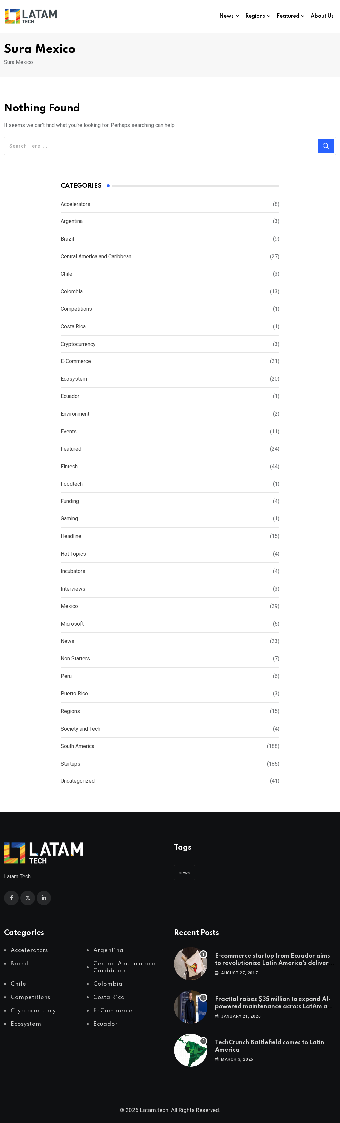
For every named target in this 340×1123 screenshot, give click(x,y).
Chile (66, 274)
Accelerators (75, 204)
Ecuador (70, 396)
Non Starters (75, 658)
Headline (71, 536)
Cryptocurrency (78, 344)
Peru (66, 676)
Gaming (69, 518)
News (226, 16)
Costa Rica (73, 326)
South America (77, 746)
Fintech (69, 466)
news (184, 873)
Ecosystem (74, 379)
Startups (70, 764)
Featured (288, 16)
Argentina (72, 221)
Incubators (73, 571)
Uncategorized (78, 781)
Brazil (67, 239)
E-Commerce (76, 361)
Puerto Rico (74, 693)
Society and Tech (80, 729)
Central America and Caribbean (96, 256)
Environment (75, 414)
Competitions (76, 309)
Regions (255, 16)
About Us (322, 16)
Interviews (73, 589)
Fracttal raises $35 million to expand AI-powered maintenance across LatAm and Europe (275, 1006)
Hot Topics (73, 554)
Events (69, 431)
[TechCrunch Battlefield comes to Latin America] (190, 1050)
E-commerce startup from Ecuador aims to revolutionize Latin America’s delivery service (273, 963)
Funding (70, 501)
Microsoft (72, 624)
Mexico (69, 606)
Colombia (72, 291)
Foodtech (72, 484)
